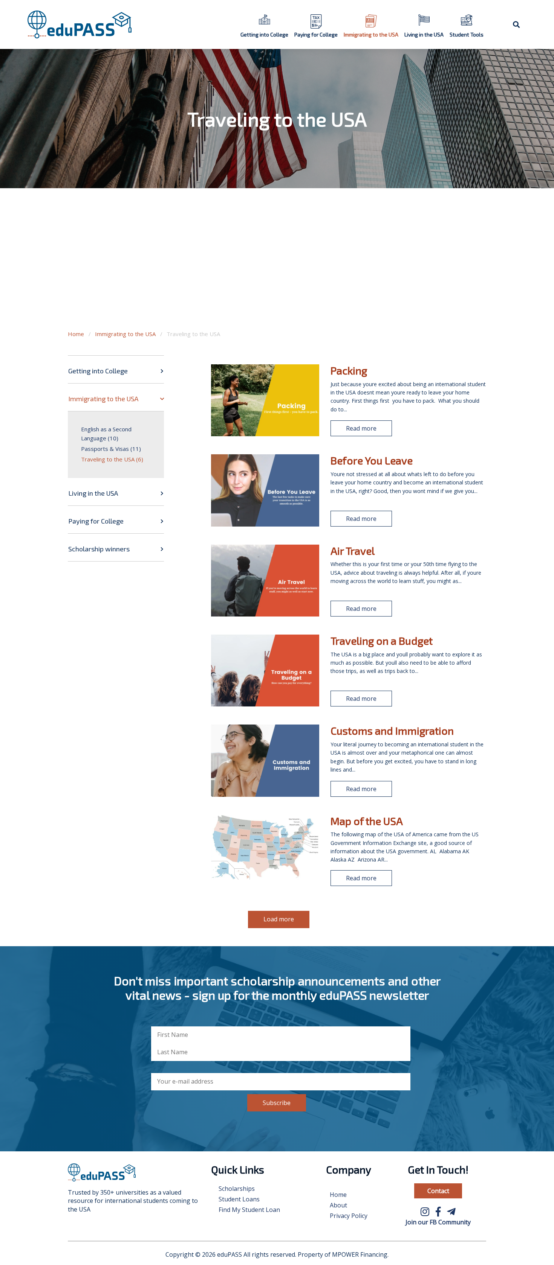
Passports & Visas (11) (111, 448)
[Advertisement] (277, 267)
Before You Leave (372, 460)
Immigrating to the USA (371, 34)
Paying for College (316, 34)
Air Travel (353, 550)
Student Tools (467, 34)
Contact (438, 1191)
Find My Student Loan (249, 1210)
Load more (278, 919)
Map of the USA (367, 820)
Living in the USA (424, 34)
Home (76, 334)
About (338, 1205)
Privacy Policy (348, 1216)
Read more (361, 428)
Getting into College (264, 34)
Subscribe (277, 1103)
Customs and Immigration (392, 730)
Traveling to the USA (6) (112, 459)
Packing (349, 370)
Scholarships (237, 1188)
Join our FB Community (438, 1222)
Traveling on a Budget (382, 640)
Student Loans (239, 1199)
